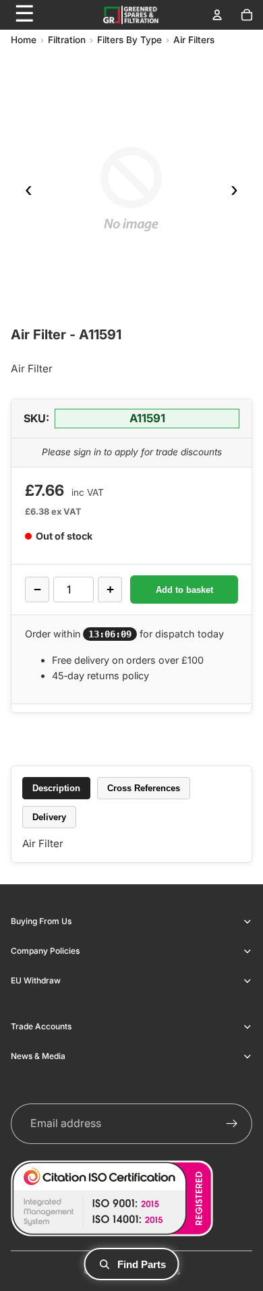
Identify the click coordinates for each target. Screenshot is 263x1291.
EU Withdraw (36, 980)
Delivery (49, 817)
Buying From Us (41, 921)
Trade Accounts (41, 1026)
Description (56, 788)
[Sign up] (232, 1124)
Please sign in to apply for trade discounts (132, 452)
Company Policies (45, 951)
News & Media (38, 1056)
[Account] (217, 15)
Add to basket (184, 590)
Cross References (143, 788)
